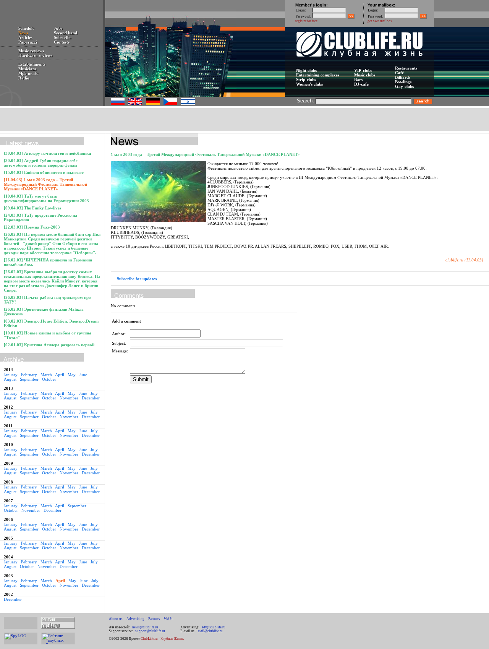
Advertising (135, 619)
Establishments (31, 64)
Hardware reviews (35, 55)
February (29, 374)
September (29, 379)
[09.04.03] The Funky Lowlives (32, 208)
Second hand (65, 33)
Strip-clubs (306, 79)
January (11, 374)
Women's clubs (309, 84)
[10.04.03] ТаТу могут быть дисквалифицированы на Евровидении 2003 (46, 198)
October (49, 379)
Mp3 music (28, 73)
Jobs (58, 28)
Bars (358, 79)
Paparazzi (27, 42)
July (94, 393)
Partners (154, 619)
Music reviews (31, 51)
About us (116, 619)
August (10, 379)
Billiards (402, 77)
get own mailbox (380, 21)
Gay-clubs (404, 86)
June (83, 374)
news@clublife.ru (145, 627)
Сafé (399, 72)
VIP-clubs (363, 70)
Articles (25, 37)
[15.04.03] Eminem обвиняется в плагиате (44, 172)
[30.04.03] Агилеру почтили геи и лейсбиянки (47, 153)
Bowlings (403, 82)
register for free (306, 21)
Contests (62, 42)
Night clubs (306, 70)
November (69, 398)
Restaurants (406, 68)
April (59, 374)
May (72, 374)
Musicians (27, 69)
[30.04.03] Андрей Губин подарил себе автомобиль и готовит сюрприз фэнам (41, 162)
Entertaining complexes (317, 75)
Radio (23, 78)
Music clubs (364, 75)
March (46, 374)
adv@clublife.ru (213, 627)
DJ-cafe (361, 84)
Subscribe (62, 37)
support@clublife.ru (150, 631)
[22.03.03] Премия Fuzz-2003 (32, 227)
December (91, 398)
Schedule (26, 28)
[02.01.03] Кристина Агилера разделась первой (49, 344)
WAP (168, 619)
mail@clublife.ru (210, 631)
